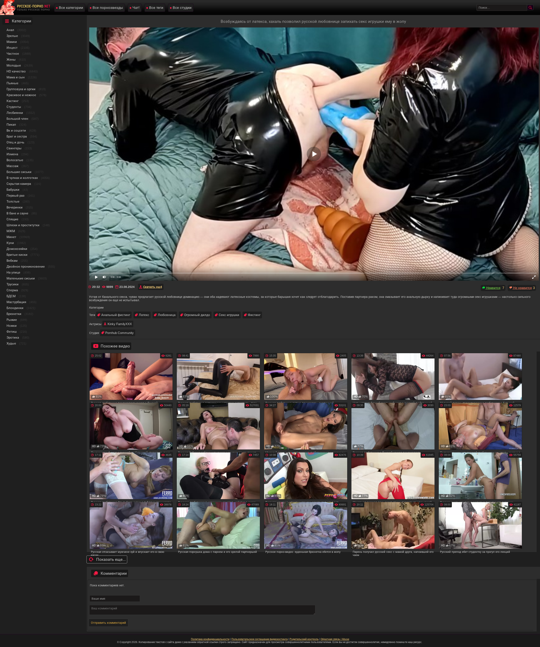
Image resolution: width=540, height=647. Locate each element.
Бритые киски (17, 254)
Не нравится (522, 288)
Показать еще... (111, 559)
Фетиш (12, 331)
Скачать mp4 (152, 287)
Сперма (12, 290)
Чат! (136, 8)
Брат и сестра (17, 136)
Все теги (156, 8)
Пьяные (12, 83)
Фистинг (254, 315)
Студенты (14, 107)
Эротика (13, 337)
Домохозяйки (17, 249)
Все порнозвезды (108, 8)
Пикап (11, 124)
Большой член (17, 118)
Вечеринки (15, 207)
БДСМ (11, 296)
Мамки (12, 42)
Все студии (182, 8)
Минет (11, 237)
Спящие (12, 219)
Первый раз (15, 195)
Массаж (12, 166)
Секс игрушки (229, 315)
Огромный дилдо (197, 315)
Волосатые (15, 160)
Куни (10, 243)
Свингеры (14, 148)
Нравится (492, 288)
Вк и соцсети (16, 130)
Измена (12, 154)
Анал (10, 30)
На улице (13, 272)
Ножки (12, 325)
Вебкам (12, 260)
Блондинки (15, 308)
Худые (11, 343)
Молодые (14, 65)
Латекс (144, 315)
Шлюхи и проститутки (23, 225)
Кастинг (13, 101)
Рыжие (12, 319)
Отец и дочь (15, 142)
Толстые (13, 201)
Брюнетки (14, 314)
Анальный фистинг (115, 315)
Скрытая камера (19, 183)
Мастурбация (16, 302)
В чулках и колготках (22, 178)
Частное (13, 53)
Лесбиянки (15, 112)
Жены (11, 59)
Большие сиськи (19, 172)
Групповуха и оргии (21, 89)
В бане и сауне (17, 213)
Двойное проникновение (26, 266)
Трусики (13, 284)
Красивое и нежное (21, 95)
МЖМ (11, 231)
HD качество (16, 71)
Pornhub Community (119, 333)
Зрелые (12, 36)
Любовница (167, 315)
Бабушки (13, 189)
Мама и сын (16, 77)
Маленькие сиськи (21, 278)
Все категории (71, 8)
